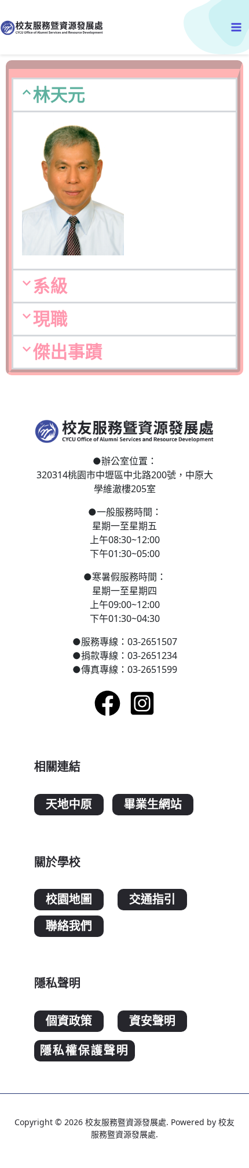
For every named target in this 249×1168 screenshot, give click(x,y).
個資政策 (69, 1021)
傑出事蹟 (67, 352)
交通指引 (152, 899)
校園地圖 (69, 899)
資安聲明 (152, 1021)
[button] (124, 95)
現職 (50, 319)
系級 (50, 286)
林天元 (59, 95)
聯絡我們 (69, 926)
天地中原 (69, 804)
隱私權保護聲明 (84, 1051)
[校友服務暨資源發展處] (52, 27)
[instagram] (142, 703)
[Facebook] (107, 703)
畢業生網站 (153, 804)
